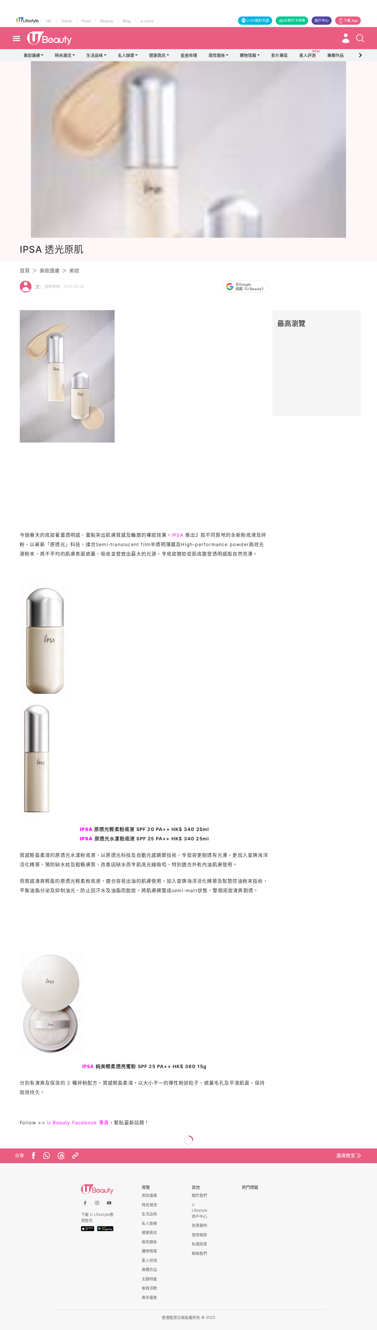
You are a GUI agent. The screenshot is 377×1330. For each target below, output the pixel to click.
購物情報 (248, 55)
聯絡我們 (199, 1253)
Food (86, 21)
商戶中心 (322, 20)
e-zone (147, 21)
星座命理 (189, 55)
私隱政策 (199, 1243)
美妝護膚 (32, 55)
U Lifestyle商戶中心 (199, 1210)
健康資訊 (157, 55)
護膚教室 (345, 1155)
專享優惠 (149, 1297)
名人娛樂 (126, 55)
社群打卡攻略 (294, 20)
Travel (66, 21)
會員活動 (149, 1288)
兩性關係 (217, 55)
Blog (127, 21)
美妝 (74, 271)
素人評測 (149, 1260)
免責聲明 (199, 1225)
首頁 (25, 271)
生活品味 (94, 55)
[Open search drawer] (360, 38)
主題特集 (149, 1278)
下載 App (350, 20)
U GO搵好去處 (257, 20)
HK (48, 21)
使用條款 (199, 1234)
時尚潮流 (63, 55)
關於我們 (199, 1195)
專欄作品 (149, 1269)
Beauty (106, 21)
